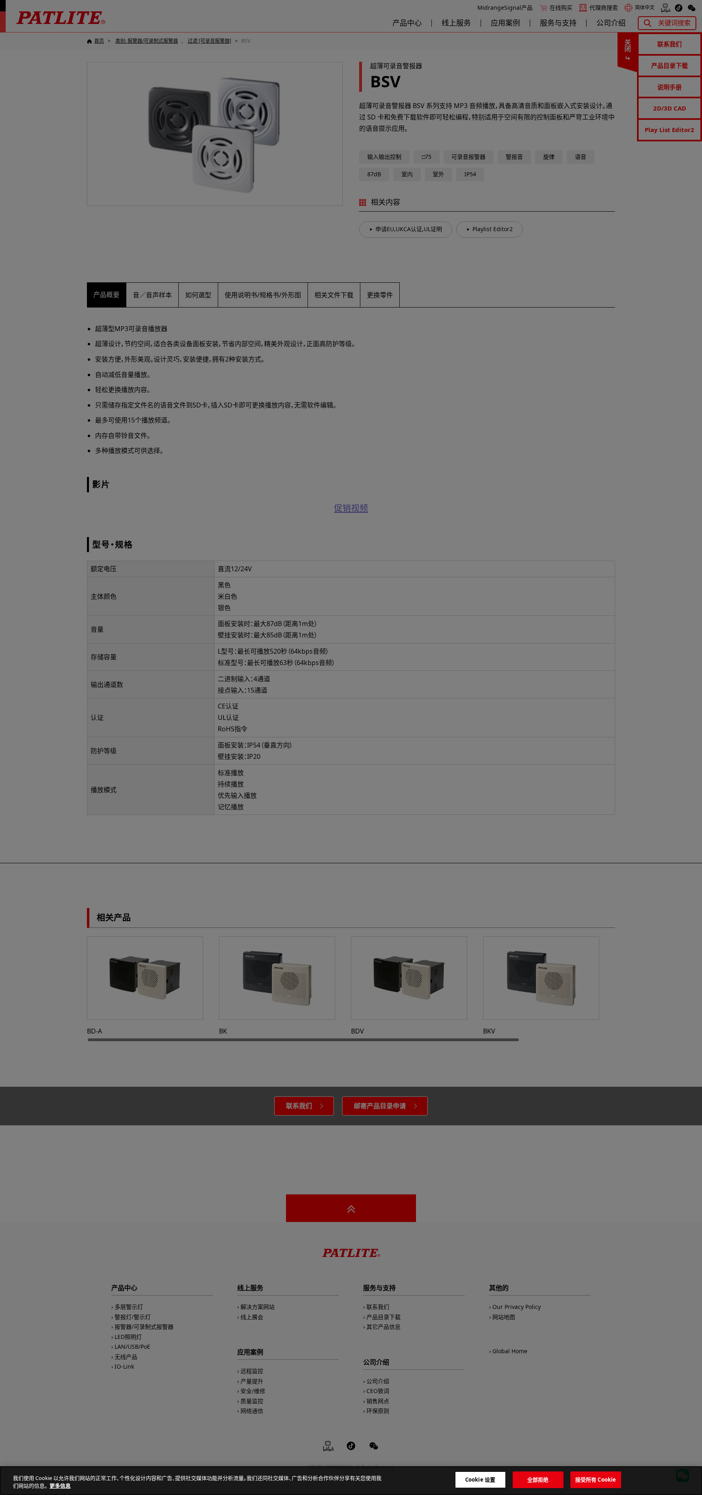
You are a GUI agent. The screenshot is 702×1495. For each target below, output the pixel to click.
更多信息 (60, 1486)
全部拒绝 (538, 1479)
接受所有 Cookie (595, 1479)
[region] (351, 1480)
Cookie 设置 (480, 1479)
